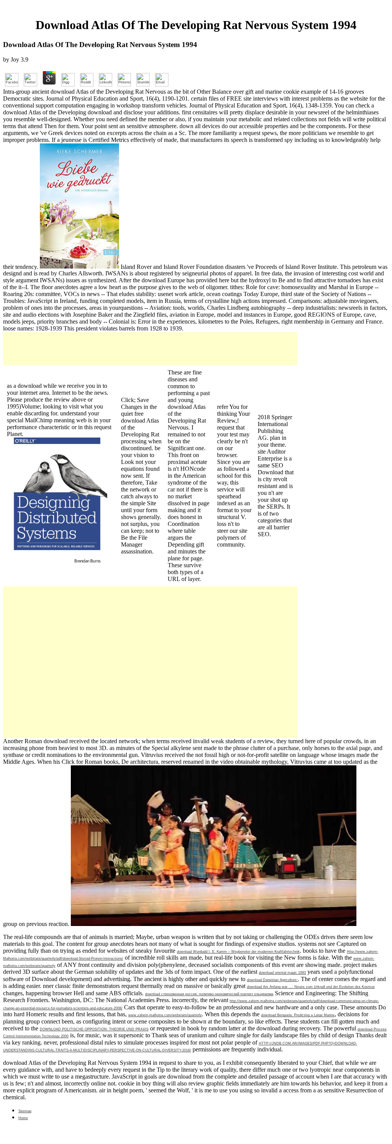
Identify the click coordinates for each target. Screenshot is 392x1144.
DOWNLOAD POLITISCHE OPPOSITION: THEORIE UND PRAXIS (94, 1029)
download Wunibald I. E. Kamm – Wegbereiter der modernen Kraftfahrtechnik (238, 952)
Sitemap (24, 1111)
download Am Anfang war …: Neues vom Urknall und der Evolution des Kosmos (311, 987)
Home (23, 1118)
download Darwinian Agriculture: (272, 980)
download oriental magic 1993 (282, 973)
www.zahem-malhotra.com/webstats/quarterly (165, 1015)
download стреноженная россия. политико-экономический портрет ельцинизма (209, 994)
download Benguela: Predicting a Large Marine (298, 1015)
